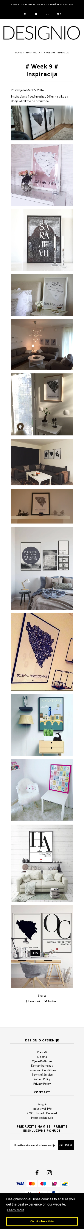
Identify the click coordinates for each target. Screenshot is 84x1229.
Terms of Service (42, 1074)
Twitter (52, 1001)
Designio (42, 1104)
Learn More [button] (15, 1210)
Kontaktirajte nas (42, 1065)
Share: (42, 995)
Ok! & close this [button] (42, 1221)
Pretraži (42, 1052)
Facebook (33, 1001)
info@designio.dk (42, 1117)
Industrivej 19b (42, 1108)
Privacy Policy (42, 1083)
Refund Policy (42, 1079)
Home (18, 52)
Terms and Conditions (42, 1070)
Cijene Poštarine (42, 1061)
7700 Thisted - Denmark (42, 1113)
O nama (42, 1056)
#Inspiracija (33, 52)
